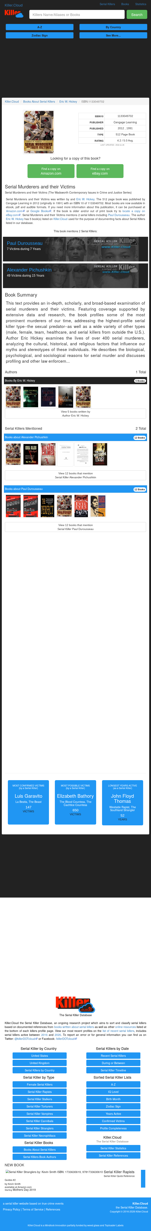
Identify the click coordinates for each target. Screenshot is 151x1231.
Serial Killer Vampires (40, 1114)
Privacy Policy (11, 1209)
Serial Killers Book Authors (39, 1157)
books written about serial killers (74, 1027)
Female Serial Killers (39, 1084)
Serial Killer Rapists (40, 1092)
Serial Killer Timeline (113, 1070)
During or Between (113, 1063)
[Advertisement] (75, 68)
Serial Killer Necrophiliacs (39, 1135)
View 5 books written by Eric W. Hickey (75, 413)
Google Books (39, 211)
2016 (44, 1035)
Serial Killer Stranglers (39, 1128)
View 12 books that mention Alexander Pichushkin (75, 475)
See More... (113, 35)
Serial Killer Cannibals (39, 1121)
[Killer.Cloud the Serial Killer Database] (14, 14)
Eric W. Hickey (68, 101)
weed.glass (93, 1225)
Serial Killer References (113, 1155)
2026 (58, 1035)
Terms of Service (32, 1209)
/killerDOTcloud (65, 1039)
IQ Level (113, 1092)
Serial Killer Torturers (40, 1106)
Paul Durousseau (119, 215)
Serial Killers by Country (39, 1070)
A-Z (39, 27)
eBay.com (100, 171)
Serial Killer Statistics (113, 1148)
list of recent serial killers (118, 1031)
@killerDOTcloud (25, 1039)
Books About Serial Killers (39, 101)
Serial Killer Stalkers (39, 1099)
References (53, 1209)
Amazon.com (51, 171)
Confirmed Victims (113, 1121)
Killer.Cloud (14, 4)
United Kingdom (40, 1063)
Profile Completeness (113, 1128)
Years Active (113, 1114)
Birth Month (113, 1099)
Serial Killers (107, 4)
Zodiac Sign (40, 35)
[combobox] (77, 14)
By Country (113, 27)
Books (125, 4)
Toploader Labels (114, 1225)
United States (39, 1056)
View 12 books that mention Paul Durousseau (75, 527)
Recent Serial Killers (113, 1056)
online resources (125, 1027)
